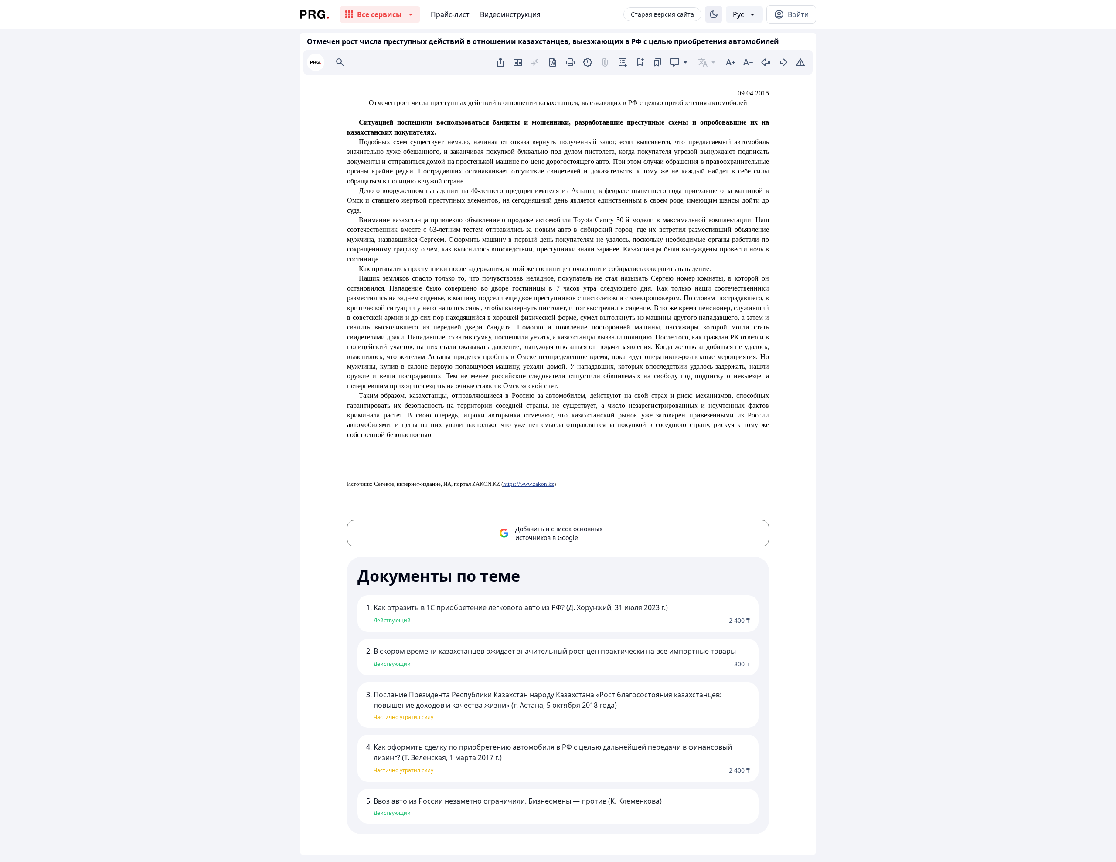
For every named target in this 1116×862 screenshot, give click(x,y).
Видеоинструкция (510, 14)
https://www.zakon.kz (528, 484)
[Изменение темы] (713, 14)
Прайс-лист (450, 14)
